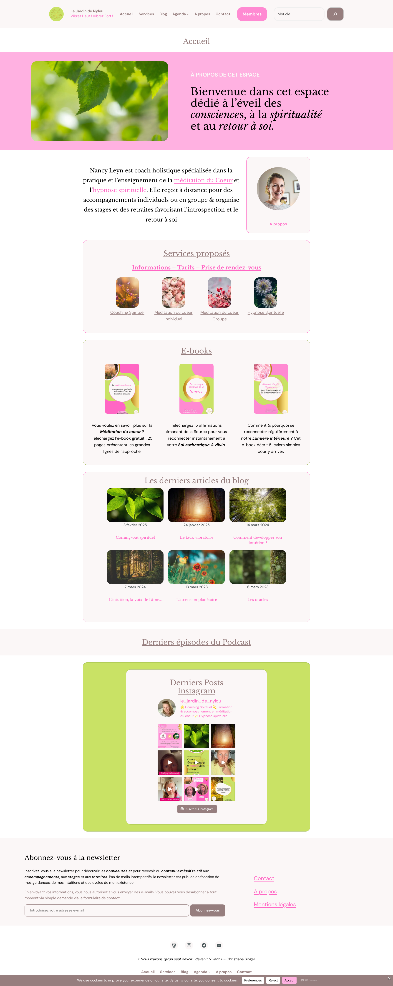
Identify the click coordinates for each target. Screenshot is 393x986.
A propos (278, 224)
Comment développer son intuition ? (257, 540)
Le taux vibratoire (196, 537)
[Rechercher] (335, 14)
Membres (252, 14)
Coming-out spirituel (135, 537)
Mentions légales (275, 904)
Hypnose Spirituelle (266, 312)
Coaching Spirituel (127, 312)
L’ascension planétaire (196, 599)
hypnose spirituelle (119, 190)
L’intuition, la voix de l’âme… (135, 599)
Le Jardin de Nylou (87, 11)
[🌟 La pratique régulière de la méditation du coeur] (196, 789)
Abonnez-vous (208, 910)
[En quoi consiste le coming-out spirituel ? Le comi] (196, 736)
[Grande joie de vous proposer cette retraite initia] (170, 736)
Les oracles (257, 599)
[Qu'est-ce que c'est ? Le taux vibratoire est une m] (223, 736)
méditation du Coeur (203, 180)
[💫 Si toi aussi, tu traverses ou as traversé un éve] (170, 762)
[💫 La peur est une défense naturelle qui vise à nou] (223, 762)
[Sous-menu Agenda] (188, 14)
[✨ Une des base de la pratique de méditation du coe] (196, 762)
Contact (264, 878)
